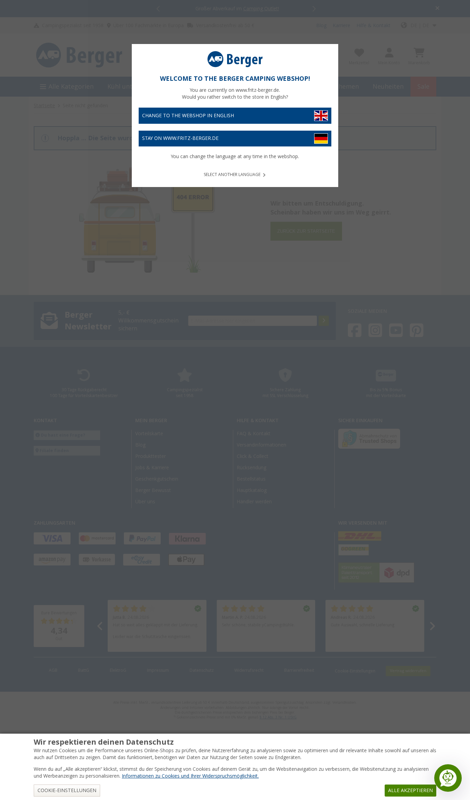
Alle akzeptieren (410, 790)
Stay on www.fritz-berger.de (180, 138)
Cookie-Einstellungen (67, 790)
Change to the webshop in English (188, 115)
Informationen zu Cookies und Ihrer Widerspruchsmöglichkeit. (190, 776)
